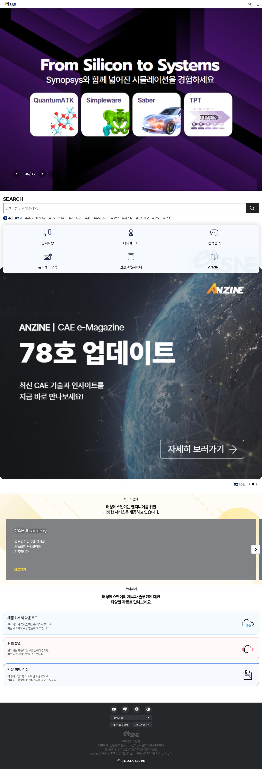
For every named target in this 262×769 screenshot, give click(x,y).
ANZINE (214, 267)
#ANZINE (100, 218)
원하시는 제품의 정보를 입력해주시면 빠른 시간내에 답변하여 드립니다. (28, 648)
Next (42, 174)
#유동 (156, 218)
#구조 (167, 218)
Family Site (118, 717)
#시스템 (127, 218)
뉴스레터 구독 (47, 267)
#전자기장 (142, 218)
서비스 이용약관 (142, 724)
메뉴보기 (258, 4)
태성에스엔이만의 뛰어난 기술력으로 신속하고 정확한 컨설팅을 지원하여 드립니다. (32, 674)
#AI (87, 218)
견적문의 (214, 243)
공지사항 (48, 243)
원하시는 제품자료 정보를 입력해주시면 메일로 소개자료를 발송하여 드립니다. (29, 623)
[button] (255, 549)
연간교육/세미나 (131, 267)
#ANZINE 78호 (35, 218)
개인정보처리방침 (120, 724)
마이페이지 (131, 243)
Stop (51, 174)
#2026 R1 (75, 218)
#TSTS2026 (57, 218)
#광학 (115, 218)
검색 (250, 4)
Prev (16, 174)
